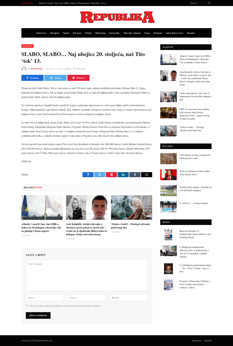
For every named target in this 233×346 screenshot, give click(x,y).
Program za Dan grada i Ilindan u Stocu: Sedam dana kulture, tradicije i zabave (195, 284)
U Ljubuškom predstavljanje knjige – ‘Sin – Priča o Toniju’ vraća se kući (195, 268)
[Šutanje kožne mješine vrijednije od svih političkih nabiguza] (168, 190)
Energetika (114, 32)
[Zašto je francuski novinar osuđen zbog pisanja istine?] (168, 174)
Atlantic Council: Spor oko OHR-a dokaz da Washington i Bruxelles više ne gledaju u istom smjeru (41, 227)
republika (37, 68)
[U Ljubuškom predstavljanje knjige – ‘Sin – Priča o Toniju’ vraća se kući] (168, 268)
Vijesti (66, 32)
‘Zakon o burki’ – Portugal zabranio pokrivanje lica (130, 225)
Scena (147, 32)
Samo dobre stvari (174, 32)
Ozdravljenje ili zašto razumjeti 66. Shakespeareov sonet (195, 156)
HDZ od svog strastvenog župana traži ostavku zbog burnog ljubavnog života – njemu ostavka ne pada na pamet (195, 114)
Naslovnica (41, 32)
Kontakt (191, 32)
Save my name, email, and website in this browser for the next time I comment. (65, 305)
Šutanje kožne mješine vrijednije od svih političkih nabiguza (196, 189)
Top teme (77, 32)
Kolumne (158, 32)
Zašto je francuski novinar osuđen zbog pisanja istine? (195, 173)
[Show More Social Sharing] (93, 78)
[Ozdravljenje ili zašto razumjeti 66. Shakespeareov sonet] (168, 158)
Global (88, 32)
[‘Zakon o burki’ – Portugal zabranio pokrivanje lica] (131, 207)
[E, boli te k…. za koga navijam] (168, 206)
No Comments (65, 68)
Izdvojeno (54, 32)
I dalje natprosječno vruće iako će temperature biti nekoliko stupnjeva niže (195, 96)
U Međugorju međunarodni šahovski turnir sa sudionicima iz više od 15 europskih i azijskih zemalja (194, 252)
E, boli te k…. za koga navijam (194, 203)
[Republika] (116, 17)
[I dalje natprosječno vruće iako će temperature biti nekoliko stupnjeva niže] (168, 96)
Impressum (196, 340)
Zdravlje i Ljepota (132, 32)
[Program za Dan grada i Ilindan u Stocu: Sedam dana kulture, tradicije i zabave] (168, 284)
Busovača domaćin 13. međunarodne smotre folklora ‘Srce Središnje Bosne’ (195, 234)
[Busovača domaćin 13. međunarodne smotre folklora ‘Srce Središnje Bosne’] (168, 234)
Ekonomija (100, 32)
